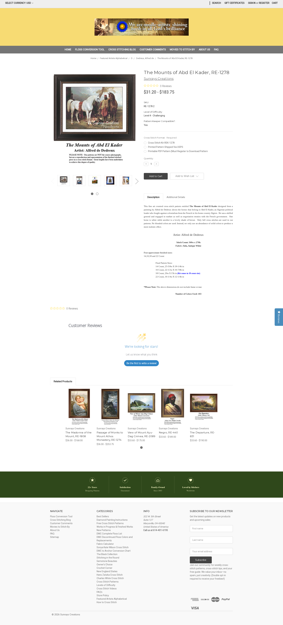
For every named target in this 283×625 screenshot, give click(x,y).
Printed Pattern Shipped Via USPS (165, 147)
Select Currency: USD (18, 3)
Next (136, 181)
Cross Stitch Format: (160, 137)
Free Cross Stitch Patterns (110, 523)
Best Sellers (103, 516)
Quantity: (148, 158)
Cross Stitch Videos (107, 588)
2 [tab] (97, 194)
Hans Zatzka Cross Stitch (110, 575)
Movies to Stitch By (182, 49)
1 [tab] (92, 194)
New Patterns (104, 530)
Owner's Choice (105, 564)
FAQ (216, 49)
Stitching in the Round (108, 557)
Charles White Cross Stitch (110, 578)
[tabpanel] (63, 181)
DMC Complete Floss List (109, 533)
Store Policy (103, 595)
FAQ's (99, 592)
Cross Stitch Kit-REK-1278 (161, 142)
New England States (107, 571)
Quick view (79, 404)
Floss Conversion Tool (89, 49)
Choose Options (79, 409)
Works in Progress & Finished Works (115, 526)
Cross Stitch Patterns (108, 581)
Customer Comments (153, 49)
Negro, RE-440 (168, 432)
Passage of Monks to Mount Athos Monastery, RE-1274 (110, 436)
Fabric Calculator (105, 544)
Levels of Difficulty (106, 585)
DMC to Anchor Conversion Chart (114, 550)
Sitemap (54, 537)
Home (68, 49)
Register (264, 3)
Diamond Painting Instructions (112, 520)
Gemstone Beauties (107, 561)
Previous (52, 181)
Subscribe (200, 559)
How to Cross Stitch (107, 602)
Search (216, 3)
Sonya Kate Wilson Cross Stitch (113, 547)
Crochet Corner (104, 568)
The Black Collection (107, 554)
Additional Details (176, 197)
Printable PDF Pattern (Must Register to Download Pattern (178, 151)
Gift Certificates (235, 3)
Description (153, 197)
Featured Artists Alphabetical (112, 599)
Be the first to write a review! (141, 363)
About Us (204, 49)
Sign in (251, 3)
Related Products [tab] (63, 381)
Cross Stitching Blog (122, 49)
